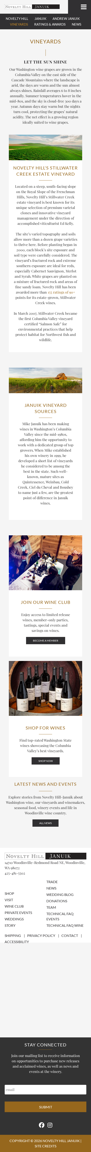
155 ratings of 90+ (61, 292)
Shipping (13, 935)
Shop (9, 893)
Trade (52, 882)
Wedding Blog (60, 894)
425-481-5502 (15, 873)
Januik (40, 18)
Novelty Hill (17, 18)
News (76, 24)
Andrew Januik (66, 18)
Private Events (18, 912)
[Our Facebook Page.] (41, 1124)
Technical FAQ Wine (64, 925)
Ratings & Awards (50, 24)
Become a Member (45, 640)
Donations (56, 901)
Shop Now (45, 761)
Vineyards (19, 24)
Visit (9, 900)
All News (45, 823)
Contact (69, 935)
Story (10, 925)
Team (51, 907)
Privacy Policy (41, 935)
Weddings (14, 919)
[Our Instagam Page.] (50, 1124)
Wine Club (14, 906)
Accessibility (17, 942)
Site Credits (45, 1146)
